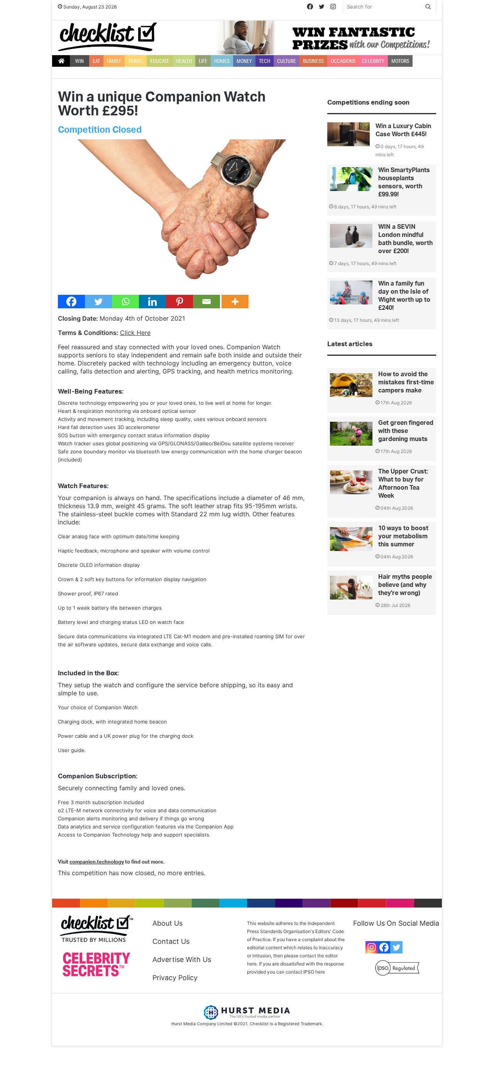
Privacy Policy (175, 978)
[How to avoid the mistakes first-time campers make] (351, 385)
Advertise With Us (181, 959)
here (320, 972)
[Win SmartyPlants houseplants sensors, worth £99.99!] (351, 179)
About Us (167, 923)
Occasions (343, 60)
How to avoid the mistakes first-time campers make (406, 382)
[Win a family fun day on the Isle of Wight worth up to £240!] (351, 292)
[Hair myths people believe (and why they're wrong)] (351, 588)
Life (203, 60)
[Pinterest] (179, 301)
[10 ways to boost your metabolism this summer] (351, 539)
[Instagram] (371, 947)
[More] (235, 301)
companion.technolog (95, 862)
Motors (400, 60)
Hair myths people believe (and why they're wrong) (405, 585)
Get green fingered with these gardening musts (405, 431)
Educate (159, 60)
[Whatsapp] (125, 301)
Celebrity (373, 60)
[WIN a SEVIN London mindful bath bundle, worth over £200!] (351, 236)
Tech (264, 60)
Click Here (135, 332)
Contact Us (170, 941)
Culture (286, 60)
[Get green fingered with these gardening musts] (351, 434)
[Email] (206, 301)
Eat (96, 60)
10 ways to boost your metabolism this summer (403, 536)
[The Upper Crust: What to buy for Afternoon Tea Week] (351, 482)
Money (244, 60)
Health (184, 60)
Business (313, 60)
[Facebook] (71, 301)
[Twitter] (98, 301)
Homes (222, 60)
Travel (135, 60)
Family (114, 60)
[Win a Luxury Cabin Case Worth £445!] (348, 134)
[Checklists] (107, 36)
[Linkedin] (152, 301)
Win (79, 60)
